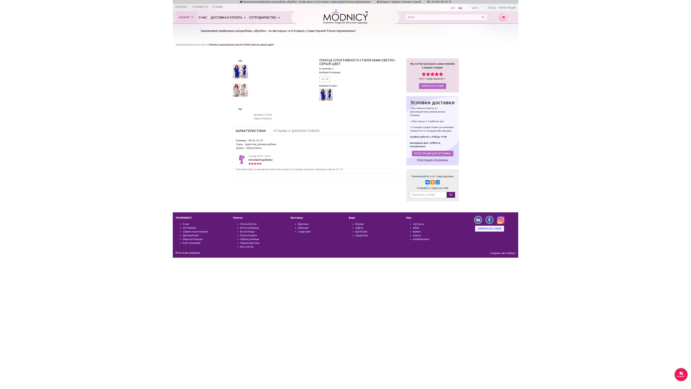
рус (453, 7)
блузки (359, 224)
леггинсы (418, 224)
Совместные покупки (195, 231)
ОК (451, 194)
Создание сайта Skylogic (503, 253)
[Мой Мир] (437, 182)
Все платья (247, 246)
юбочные (303, 227)
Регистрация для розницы (432, 159)
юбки (416, 227)
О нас (202, 17)
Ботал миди (247, 231)
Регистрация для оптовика (432, 153)
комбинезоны (421, 239)
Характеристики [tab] (251, 131)
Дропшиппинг (191, 235)
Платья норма (248, 235)
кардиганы (361, 235)
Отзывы (217, 6)
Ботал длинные (249, 227)
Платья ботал (248, 224)
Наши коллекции (192, 239)
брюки (417, 231)
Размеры (181, 6)
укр (460, 7)
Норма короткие (249, 243)
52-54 (324, 79)
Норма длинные (249, 239)
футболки (361, 231)
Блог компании (191, 243)
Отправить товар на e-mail (432, 188)
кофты (359, 227)
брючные (303, 224)
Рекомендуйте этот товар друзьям (433, 176)
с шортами (304, 231)
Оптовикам (189, 227)
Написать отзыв (433, 85)
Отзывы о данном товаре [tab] (296, 131)
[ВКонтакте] (427, 182)
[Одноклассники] (432, 182)
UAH (474, 7)
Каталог (184, 17)
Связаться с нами (489, 228)
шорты (417, 235)
